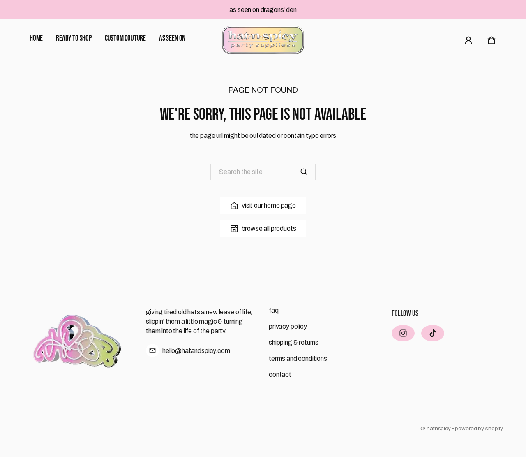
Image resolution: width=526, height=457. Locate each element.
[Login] (468, 40)
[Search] (304, 172)
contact (280, 374)
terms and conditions (298, 358)
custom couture (125, 38)
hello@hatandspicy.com (196, 350)
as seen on (172, 38)
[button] (491, 40)
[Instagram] (403, 333)
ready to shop (74, 38)
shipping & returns (293, 342)
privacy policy (288, 326)
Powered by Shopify (479, 428)
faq (274, 310)
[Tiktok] (432, 333)
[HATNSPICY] (263, 40)
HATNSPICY (439, 428)
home (36, 38)
